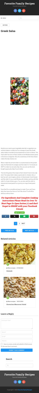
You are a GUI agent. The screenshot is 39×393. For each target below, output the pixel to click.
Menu (4, 18)
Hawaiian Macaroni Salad (16, 304)
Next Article (29, 230)
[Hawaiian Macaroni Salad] (19, 287)
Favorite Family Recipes (19, 3)
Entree (5, 25)
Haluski (9, 271)
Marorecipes (12, 268)
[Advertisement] (19, 56)
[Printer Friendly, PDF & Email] (19, 212)
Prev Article (9, 230)
